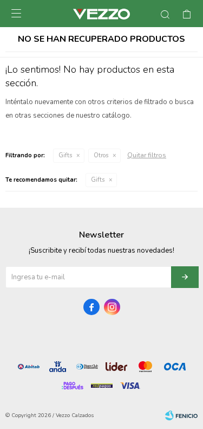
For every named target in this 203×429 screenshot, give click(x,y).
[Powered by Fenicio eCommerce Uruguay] (181, 415)
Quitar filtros (146, 155)
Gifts (65, 155)
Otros (101, 155)
